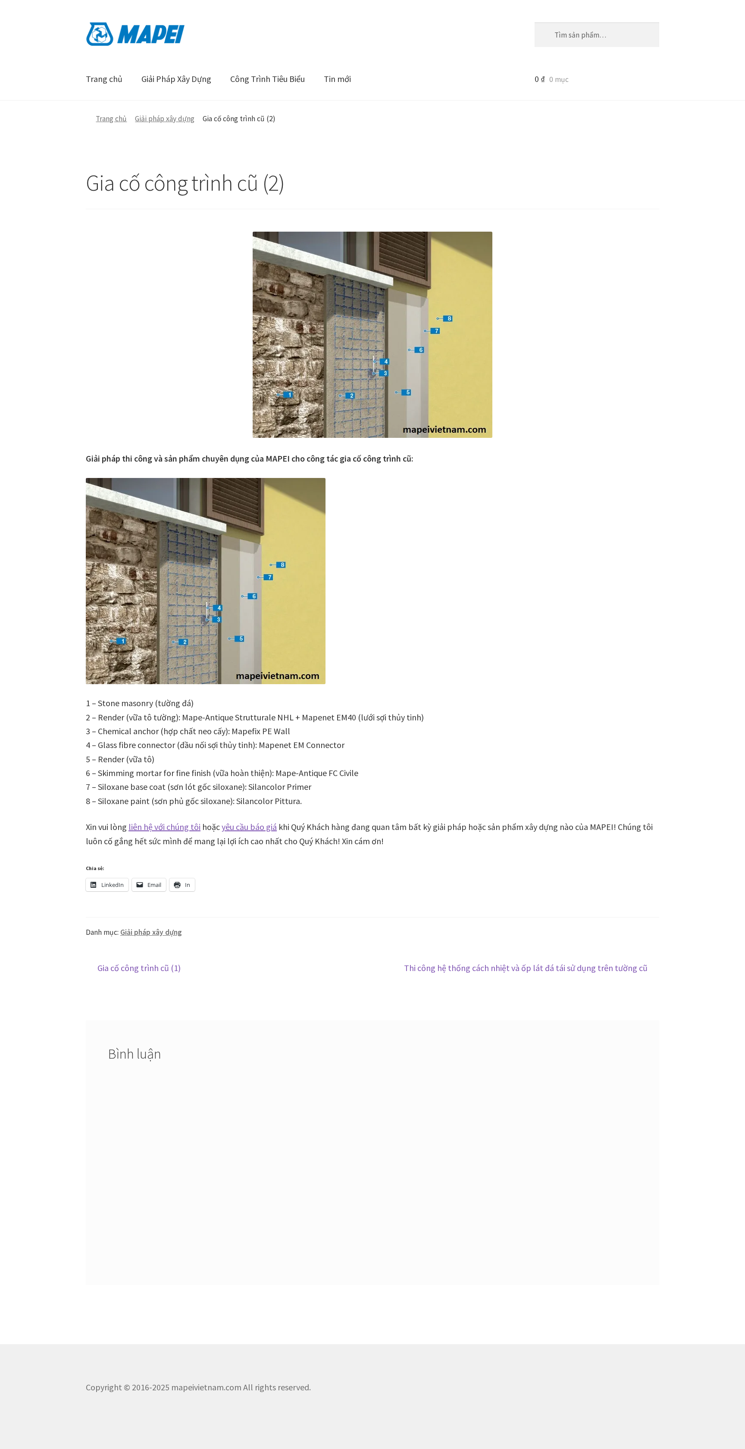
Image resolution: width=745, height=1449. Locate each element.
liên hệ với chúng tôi (164, 826)
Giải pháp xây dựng (164, 118)
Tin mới (337, 78)
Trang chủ (104, 78)
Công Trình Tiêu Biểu (267, 78)
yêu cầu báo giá (249, 826)
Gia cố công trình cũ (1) (139, 968)
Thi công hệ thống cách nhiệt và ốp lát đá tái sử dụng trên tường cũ (526, 968)
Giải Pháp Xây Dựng (176, 78)
